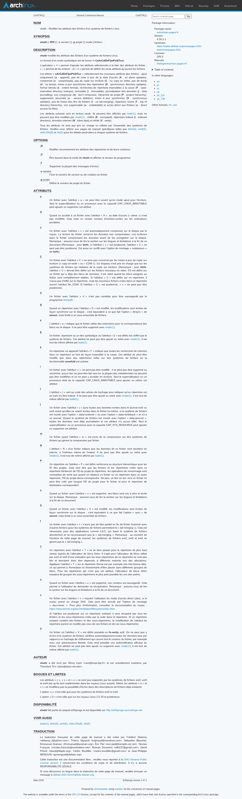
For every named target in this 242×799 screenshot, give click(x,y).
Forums (164, 5)
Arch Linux (19, 5)
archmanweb (100, 789)
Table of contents (164, 69)
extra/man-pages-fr (167, 32)
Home (134, 5)
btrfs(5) (132, 129)
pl (158, 85)
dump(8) (68, 299)
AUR (216, 5)
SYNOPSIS (41, 36)
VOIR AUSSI (42, 718)
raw (175, 104)
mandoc (119, 789)
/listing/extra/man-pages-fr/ (172, 63)
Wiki (177, 5)
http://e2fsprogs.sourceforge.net (124, 710)
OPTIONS (40, 140)
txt (170, 104)
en (158, 81)
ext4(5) (142, 129)
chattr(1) (80, 117)
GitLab (189, 5)
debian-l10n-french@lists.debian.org (73, 774)
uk (158, 91)
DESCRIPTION (44, 50)
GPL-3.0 (76, 794)
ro (158, 88)
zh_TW (161, 98)
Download (230, 5)
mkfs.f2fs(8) (46, 132)
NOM (37, 23)
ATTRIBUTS (42, 191)
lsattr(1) (131, 113)
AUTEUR (40, 657)
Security (204, 5)
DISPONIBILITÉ (45, 704)
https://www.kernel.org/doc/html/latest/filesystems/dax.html (82, 608)
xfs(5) (60, 132)
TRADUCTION (44, 731)
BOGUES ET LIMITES (49, 674)
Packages (149, 5)
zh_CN (160, 95)
